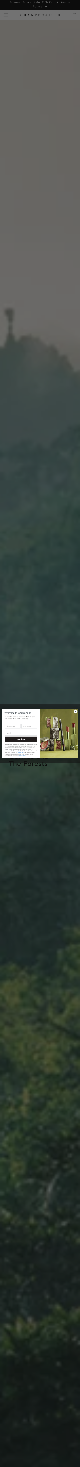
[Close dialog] (75, 711)
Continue (21, 739)
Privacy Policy (22, 755)
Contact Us (20, 752)
